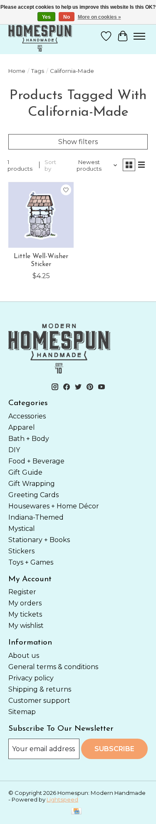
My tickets (25, 614)
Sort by (50, 165)
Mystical (21, 529)
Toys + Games (30, 562)
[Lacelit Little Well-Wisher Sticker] (41, 214)
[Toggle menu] (139, 36)
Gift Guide (25, 472)
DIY (14, 450)
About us (23, 656)
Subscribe (114, 749)
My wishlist (26, 626)
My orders (25, 603)
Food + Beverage (36, 461)
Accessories (27, 416)
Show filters (78, 142)
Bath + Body (28, 439)
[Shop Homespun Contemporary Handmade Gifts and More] (40, 36)
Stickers (21, 551)
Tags (37, 70)
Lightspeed (62, 799)
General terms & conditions (53, 667)
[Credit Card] (76, 812)
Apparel (21, 427)
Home (16, 70)
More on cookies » (99, 17)
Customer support (39, 701)
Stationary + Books (39, 540)
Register (22, 592)
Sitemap (22, 712)
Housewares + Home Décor (53, 506)
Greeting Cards (33, 495)
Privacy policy (31, 678)
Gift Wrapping (31, 484)
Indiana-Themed (36, 517)
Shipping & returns (39, 689)
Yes (46, 17)
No (66, 17)
